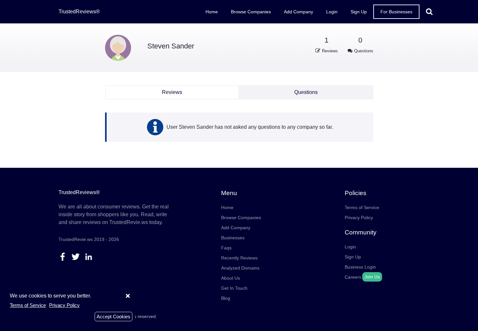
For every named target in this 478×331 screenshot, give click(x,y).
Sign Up (359, 11)
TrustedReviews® (79, 11)
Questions (306, 92)
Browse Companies (251, 11)
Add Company (298, 11)
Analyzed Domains (240, 268)
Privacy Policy (359, 217)
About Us (230, 278)
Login (332, 11)
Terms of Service (362, 207)
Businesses (233, 237)
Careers (353, 277)
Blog (225, 298)
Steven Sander (170, 46)
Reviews (172, 92)
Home (212, 11)
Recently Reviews (239, 257)
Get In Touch (234, 288)
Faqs (226, 247)
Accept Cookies (113, 316)
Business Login (360, 267)
